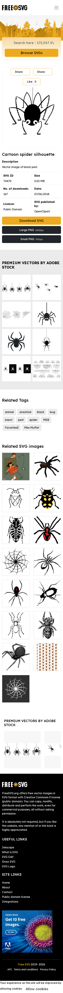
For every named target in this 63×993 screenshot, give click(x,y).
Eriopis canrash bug (47, 505)
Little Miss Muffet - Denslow (15, 471)
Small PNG (31, 239)
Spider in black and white (47, 569)
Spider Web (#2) (15, 569)
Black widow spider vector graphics (15, 598)
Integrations (10, 901)
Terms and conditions (26, 969)
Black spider (45, 475)
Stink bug (12, 507)
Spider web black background (16, 694)
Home (6, 882)
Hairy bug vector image (47, 632)
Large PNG (31, 230)
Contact (7, 892)
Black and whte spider (15, 632)
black (40, 412)
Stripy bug (12, 539)
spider (33, 419)
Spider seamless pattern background (47, 660)
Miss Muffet (31, 427)
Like (31, 81)
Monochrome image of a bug (47, 598)
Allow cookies (37, 989)
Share (19, 71)
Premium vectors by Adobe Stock (30, 264)
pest (21, 419)
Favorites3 (11, 427)
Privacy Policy (48, 969)
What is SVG (10, 852)
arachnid (25, 412)
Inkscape (8, 847)
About (6, 887)
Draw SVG (8, 861)
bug (52, 412)
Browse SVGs (32, 53)
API (9, 969)
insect (8, 419)
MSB (46, 419)
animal (9, 412)
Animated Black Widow (15, 664)
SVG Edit (7, 857)
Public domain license (16, 897)
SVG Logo (8, 866)
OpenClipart (42, 211)
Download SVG (31, 220)
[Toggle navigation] (56, 7)
